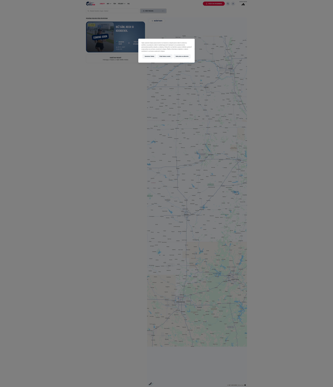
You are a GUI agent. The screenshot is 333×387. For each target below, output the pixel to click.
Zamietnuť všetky (149, 56)
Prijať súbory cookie (164, 56)
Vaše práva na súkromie (182, 56)
